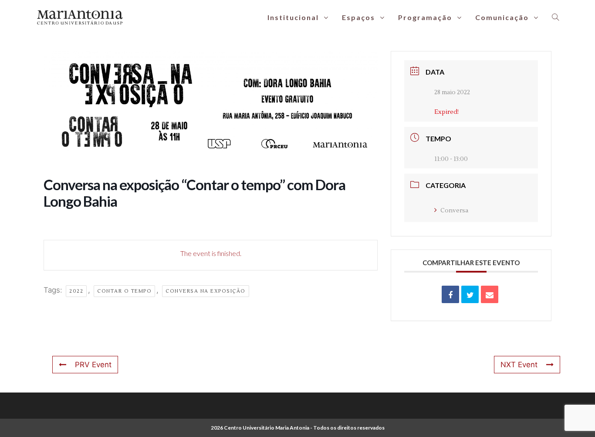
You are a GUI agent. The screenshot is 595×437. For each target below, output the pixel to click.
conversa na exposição (206, 291)
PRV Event (93, 364)
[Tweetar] (470, 294)
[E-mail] (489, 294)
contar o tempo (124, 291)
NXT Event (519, 364)
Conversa (454, 211)
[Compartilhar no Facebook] (450, 294)
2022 (76, 291)
